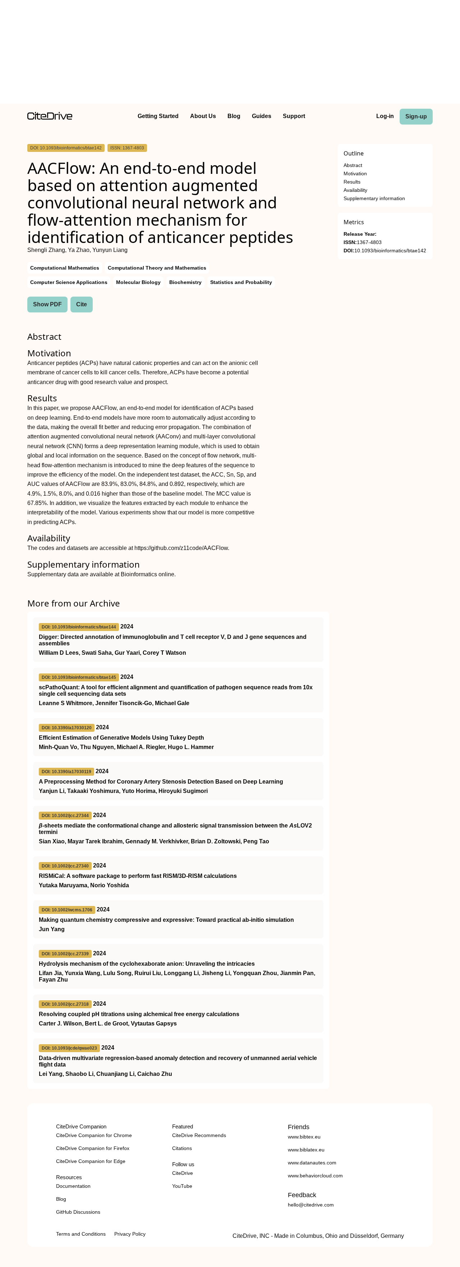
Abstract (353, 165)
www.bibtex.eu (304, 1137)
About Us (203, 116)
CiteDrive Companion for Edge (90, 1161)
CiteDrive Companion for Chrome (94, 1135)
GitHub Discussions (78, 1212)
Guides (261, 116)
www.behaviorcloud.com (315, 1175)
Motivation (355, 173)
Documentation (73, 1186)
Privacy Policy (130, 1234)
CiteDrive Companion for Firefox (92, 1148)
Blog (233, 116)
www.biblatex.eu (306, 1150)
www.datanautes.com (312, 1162)
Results (352, 182)
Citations (182, 1148)
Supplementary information (374, 198)
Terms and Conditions (81, 1234)
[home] (49, 118)
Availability (355, 190)
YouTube (182, 1186)
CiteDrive (182, 1173)
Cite (81, 304)
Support (294, 116)
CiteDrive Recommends (199, 1135)
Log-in (385, 116)
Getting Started (158, 116)
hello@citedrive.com (311, 1205)
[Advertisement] (230, 53)
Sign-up (416, 116)
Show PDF (47, 304)
